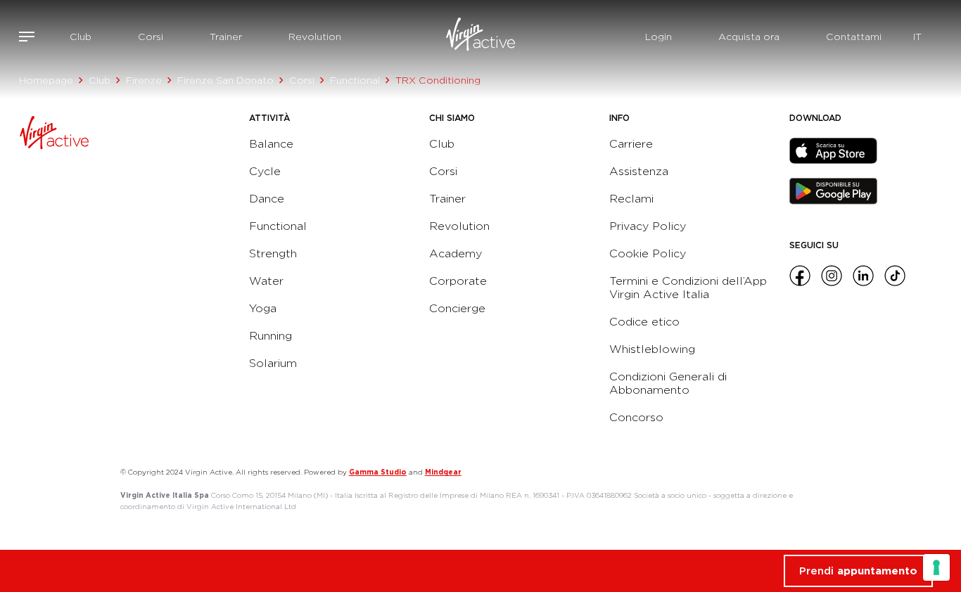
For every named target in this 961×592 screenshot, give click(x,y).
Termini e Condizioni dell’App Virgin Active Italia (688, 287)
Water (266, 281)
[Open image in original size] (480, 36)
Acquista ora (748, 36)
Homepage (46, 80)
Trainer (226, 36)
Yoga (262, 308)
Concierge (457, 308)
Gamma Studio (378, 472)
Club (80, 36)
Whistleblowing (652, 349)
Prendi (858, 571)
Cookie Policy (647, 253)
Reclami (631, 198)
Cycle (265, 171)
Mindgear (443, 472)
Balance (271, 143)
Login (658, 36)
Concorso (636, 417)
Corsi (150, 36)
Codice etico (644, 321)
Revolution (314, 36)
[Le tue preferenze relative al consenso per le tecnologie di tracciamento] (936, 567)
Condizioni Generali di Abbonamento (668, 383)
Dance (266, 198)
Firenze (144, 80)
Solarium (273, 363)
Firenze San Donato (225, 80)
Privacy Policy (647, 226)
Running (270, 335)
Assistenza (638, 171)
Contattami (854, 36)
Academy (455, 253)
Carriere (631, 143)
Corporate (458, 281)
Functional (355, 80)
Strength (273, 253)
